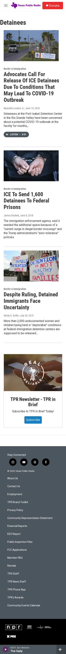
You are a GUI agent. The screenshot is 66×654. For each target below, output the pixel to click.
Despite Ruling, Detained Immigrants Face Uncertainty (31, 301)
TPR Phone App (16, 589)
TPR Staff (13, 573)
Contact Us (13, 486)
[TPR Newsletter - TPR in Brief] (33, 372)
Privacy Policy (15, 510)
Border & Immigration (15, 68)
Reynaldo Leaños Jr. (14, 108)
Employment (14, 494)
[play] (5, 649)
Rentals (11, 565)
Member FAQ (15, 557)
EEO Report (14, 534)
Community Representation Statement (30, 518)
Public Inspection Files (19, 542)
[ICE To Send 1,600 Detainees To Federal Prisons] (31, 165)
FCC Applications (17, 550)
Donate (54, 5)
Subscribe (33, 420)
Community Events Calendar (23, 605)
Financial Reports (17, 526)
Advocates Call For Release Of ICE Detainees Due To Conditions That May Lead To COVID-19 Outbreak (31, 87)
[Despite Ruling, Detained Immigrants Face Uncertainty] (31, 266)
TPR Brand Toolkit (17, 502)
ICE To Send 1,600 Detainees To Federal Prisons (26, 200)
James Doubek (11, 215)
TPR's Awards (15, 597)
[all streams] (61, 649)
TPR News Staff (16, 581)
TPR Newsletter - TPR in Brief (32, 402)
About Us (12, 478)
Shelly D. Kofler (11, 315)
